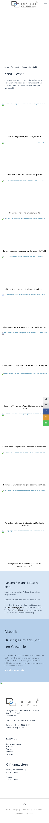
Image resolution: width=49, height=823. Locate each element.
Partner (9, 749)
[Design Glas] (24, 4)
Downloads (11, 754)
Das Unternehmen (13, 744)
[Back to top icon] (24, 804)
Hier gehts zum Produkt (14, 670)
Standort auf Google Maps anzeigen (21, 720)
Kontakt (9, 751)
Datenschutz (30, 813)
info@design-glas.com (17, 607)
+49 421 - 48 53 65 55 (21, 725)
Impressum (18, 813)
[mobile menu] (45, 4)
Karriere (9, 746)
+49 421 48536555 (18, 610)
